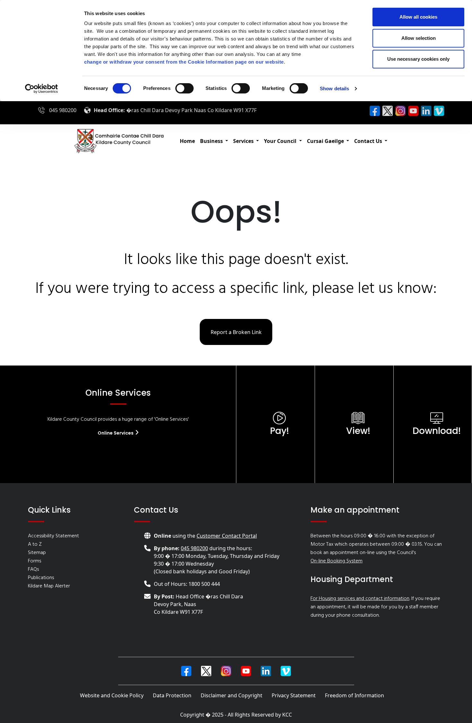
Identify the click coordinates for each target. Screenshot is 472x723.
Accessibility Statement (53, 536)
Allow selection (418, 38)
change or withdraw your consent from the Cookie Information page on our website (184, 62)
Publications (41, 578)
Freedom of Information (354, 695)
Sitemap (37, 553)
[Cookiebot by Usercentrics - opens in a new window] (41, 88)
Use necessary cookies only (418, 59)
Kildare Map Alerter (49, 586)
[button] (214, 141)
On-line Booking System (336, 561)
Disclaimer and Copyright (231, 695)
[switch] (184, 88)
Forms (34, 561)
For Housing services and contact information (359, 599)
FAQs (33, 569)
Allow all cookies (418, 17)
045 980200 (62, 110)
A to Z (35, 544)
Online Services (116, 433)
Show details (334, 88)
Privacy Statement (294, 695)
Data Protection (172, 695)
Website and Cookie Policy (112, 695)
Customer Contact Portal (227, 535)
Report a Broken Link (236, 332)
